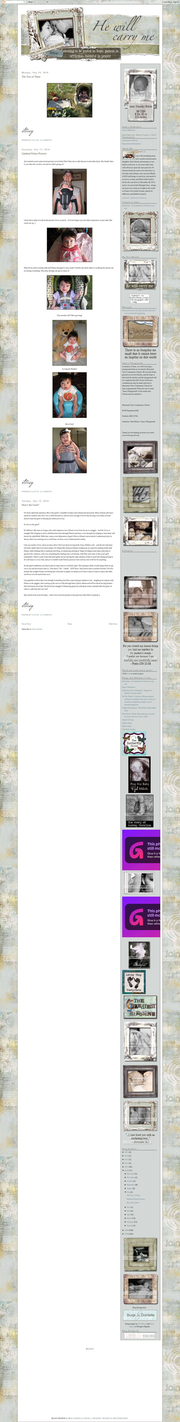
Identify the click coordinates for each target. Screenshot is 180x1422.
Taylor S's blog (127, 720)
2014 (127, 1156)
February (130, 1222)
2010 (127, 1170)
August (129, 1188)
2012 (127, 1163)
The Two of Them (31, 76)
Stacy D (141, 151)
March (129, 1218)
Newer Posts (26, 624)
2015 (127, 1152)
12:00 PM (35, 491)
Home (70, 624)
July (128, 1192)
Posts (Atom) (37, 629)
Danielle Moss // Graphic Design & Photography (100, 1418)
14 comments (46, 615)
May (128, 1211)
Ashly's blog (127, 723)
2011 (127, 1167)
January (130, 1225)
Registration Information (131, 144)
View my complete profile (134, 198)
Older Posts (113, 624)
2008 (127, 1234)
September (131, 1185)
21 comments (46, 140)
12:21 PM (35, 140)
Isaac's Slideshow (128, 130)
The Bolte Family (129, 729)
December (130, 1174)
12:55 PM (35, 615)
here (128, 674)
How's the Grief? (30, 505)
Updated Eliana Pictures (34, 153)
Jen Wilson (142, 1324)
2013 (127, 1159)
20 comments (46, 491)
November (131, 1177)
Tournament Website (130, 140)
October (130, 1181)
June (128, 1207)
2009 (127, 1230)
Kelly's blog (126, 726)
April (129, 1214)
